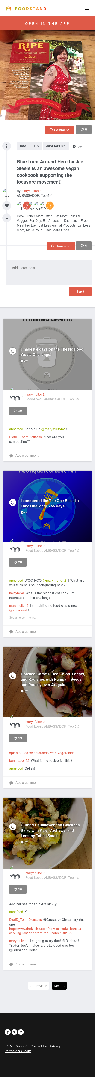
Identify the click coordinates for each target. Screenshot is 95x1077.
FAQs (9, 1046)
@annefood (18, 610)
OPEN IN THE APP (47, 23)
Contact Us (39, 1046)
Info (23, 146)
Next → (59, 985)
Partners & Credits (18, 1050)
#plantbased (18, 753)
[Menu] (87, 8)
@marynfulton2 (53, 429)
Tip (36, 146)
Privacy (55, 1046)
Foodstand (26, 8)
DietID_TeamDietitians (25, 436)
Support (21, 1046)
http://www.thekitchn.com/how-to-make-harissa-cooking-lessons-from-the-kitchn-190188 (46, 930)
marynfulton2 (31, 190)
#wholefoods (39, 753)
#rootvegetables (62, 753)
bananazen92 (19, 760)
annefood (16, 429)
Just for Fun (55, 146)
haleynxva (16, 593)
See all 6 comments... (23, 617)
